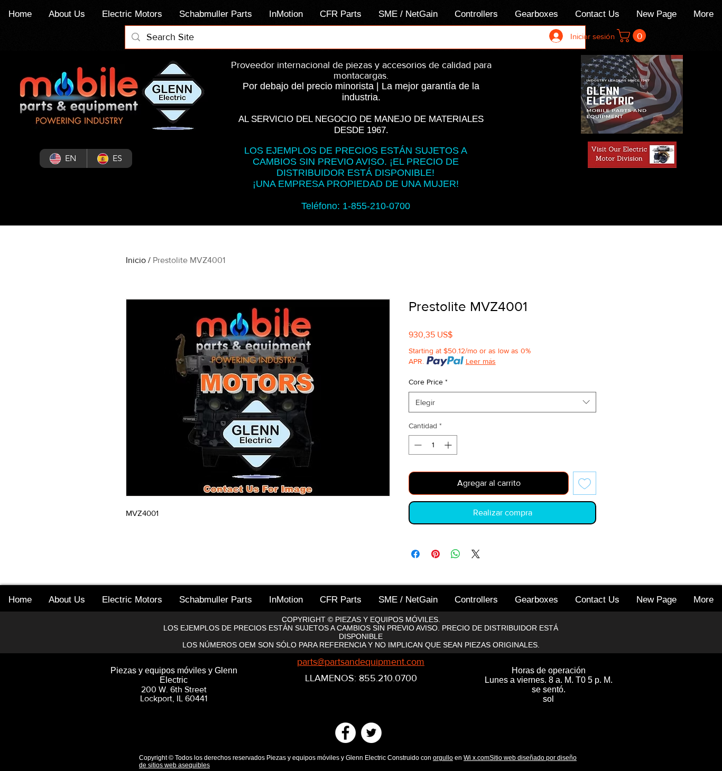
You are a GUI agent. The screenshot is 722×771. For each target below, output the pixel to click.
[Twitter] (371, 732)
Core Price (428, 382)
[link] (633, 35)
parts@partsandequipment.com (360, 661)
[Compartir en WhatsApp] (455, 554)
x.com (481, 757)
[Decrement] (416, 445)
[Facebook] (345, 732)
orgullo (443, 757)
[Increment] (449, 445)
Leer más (481, 361)
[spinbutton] (432, 445)
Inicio (136, 260)
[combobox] (502, 402)
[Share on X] (475, 554)
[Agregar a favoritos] (584, 483)
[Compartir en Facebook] (415, 554)
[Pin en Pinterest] (435, 554)
